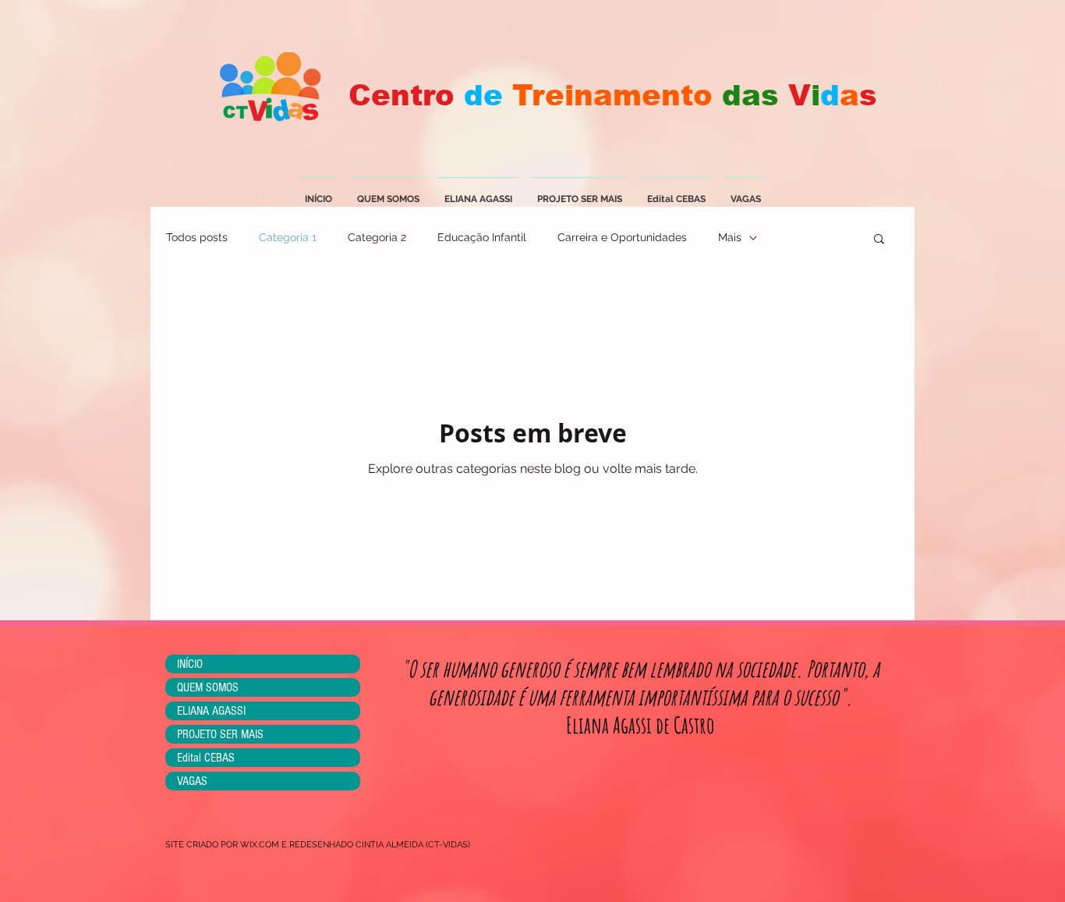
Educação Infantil (481, 237)
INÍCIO (190, 664)
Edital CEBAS (206, 758)
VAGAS (192, 781)
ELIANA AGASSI (211, 711)
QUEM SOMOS (208, 687)
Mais (729, 237)
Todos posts (197, 237)
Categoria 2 (377, 237)
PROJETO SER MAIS (220, 734)
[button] (879, 240)
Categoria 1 (288, 237)
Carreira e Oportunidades (622, 237)
